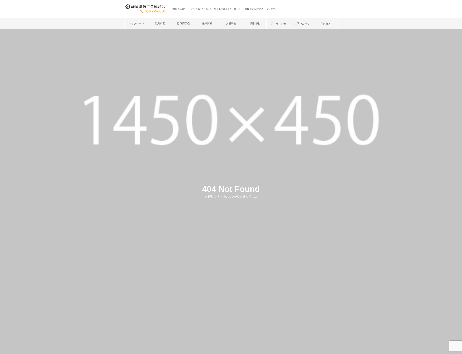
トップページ (136, 23)
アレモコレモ (278, 23)
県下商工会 (183, 23)
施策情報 (207, 23)
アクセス (326, 23)
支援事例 (231, 23)
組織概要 (160, 23)
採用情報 (255, 23)
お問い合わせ (302, 23)
